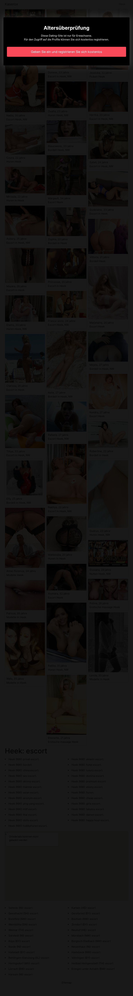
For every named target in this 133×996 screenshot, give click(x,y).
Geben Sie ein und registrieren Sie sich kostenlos (66, 52)
